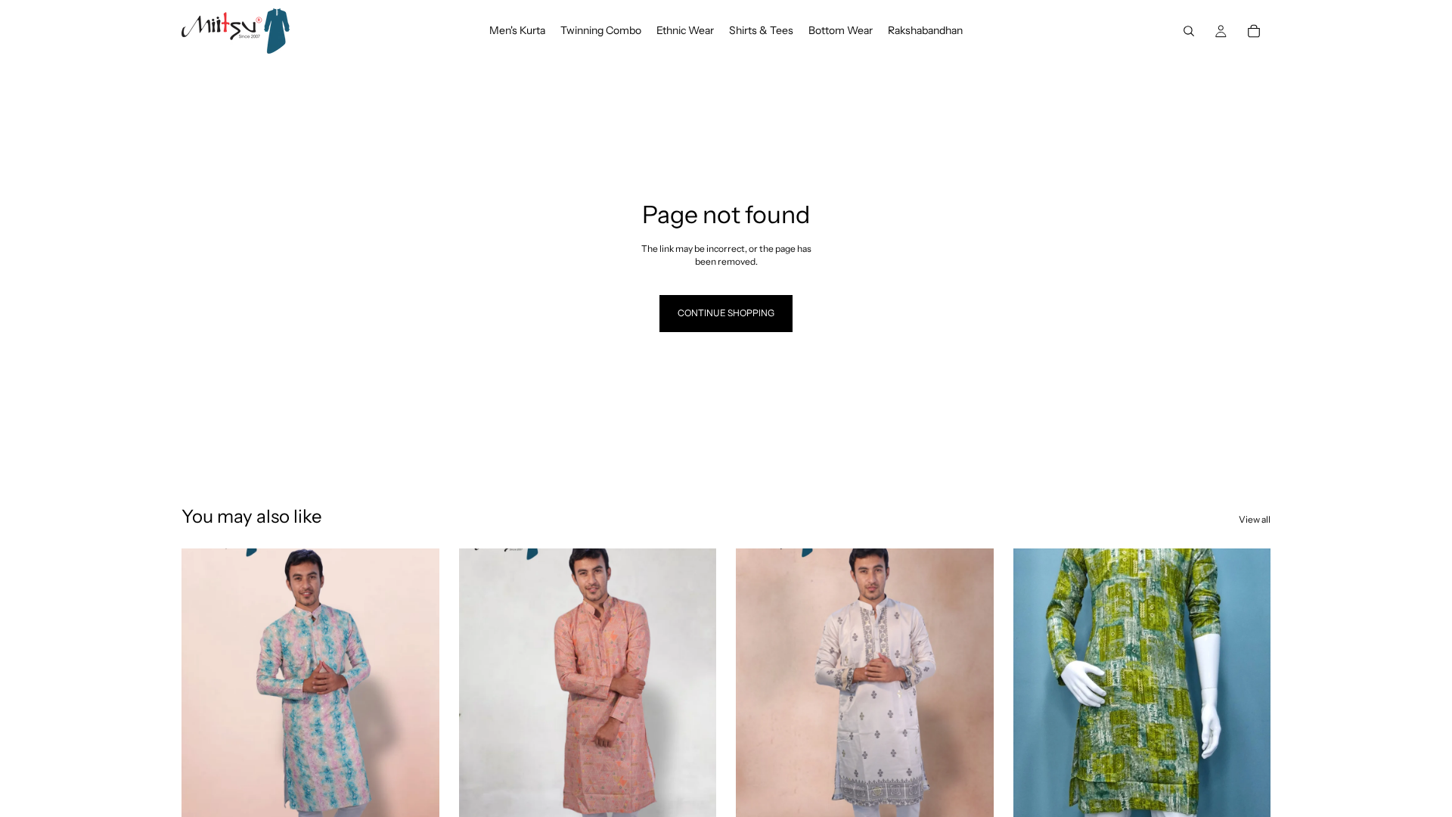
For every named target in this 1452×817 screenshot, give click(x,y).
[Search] (1188, 31)
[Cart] (1253, 31)
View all (1254, 519)
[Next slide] (416, 709)
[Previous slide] (204, 709)
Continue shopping (726, 312)
